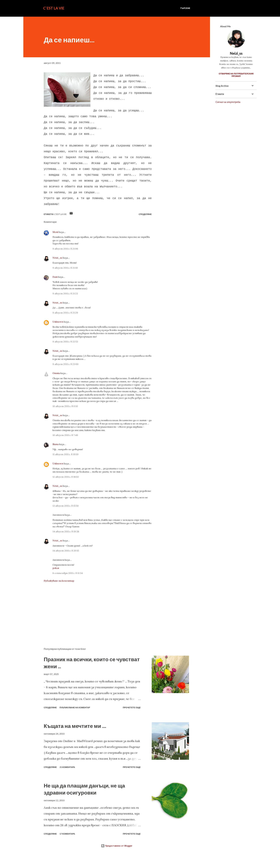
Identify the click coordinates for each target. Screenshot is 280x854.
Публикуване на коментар (59, 580)
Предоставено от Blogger (118, 845)
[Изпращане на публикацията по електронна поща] (71, 214)
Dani (55, 276)
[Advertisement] (93, 611)
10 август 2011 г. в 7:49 (65, 435)
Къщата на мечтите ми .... (75, 726)
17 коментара (67, 834)
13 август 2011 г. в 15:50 (65, 505)
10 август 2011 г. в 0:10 (65, 406)
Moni (55, 231)
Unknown (57, 321)
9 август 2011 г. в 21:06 (65, 248)
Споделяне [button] (145, 214)
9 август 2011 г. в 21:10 (65, 267)
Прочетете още (132, 707)
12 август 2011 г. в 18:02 (65, 476)
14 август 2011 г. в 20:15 (65, 550)
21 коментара (67, 767)
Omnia (56, 373)
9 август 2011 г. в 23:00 (65, 364)
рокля (55, 568)
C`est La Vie (53, 8)
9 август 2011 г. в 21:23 (65, 293)
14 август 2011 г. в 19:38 (65, 531)
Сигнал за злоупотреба (228, 102)
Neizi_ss (57, 257)
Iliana (55, 444)
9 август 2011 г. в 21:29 (65, 312)
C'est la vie (60, 214)
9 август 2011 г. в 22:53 (65, 341)
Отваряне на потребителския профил (236, 74)
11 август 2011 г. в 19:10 (65, 454)
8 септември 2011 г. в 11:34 (67, 573)
